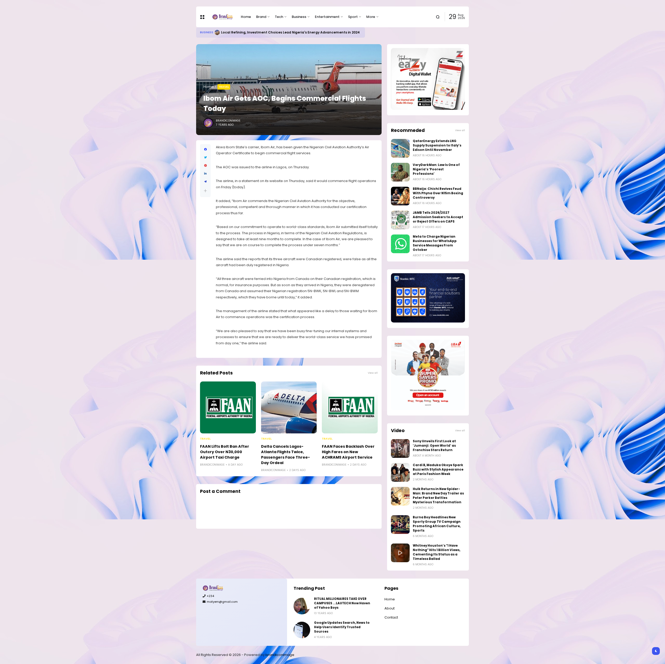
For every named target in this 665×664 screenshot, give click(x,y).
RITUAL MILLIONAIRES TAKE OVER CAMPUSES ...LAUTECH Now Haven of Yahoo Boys (342, 603)
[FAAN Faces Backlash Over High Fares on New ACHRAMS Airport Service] (350, 407)
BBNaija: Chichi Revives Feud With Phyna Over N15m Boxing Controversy (438, 193)
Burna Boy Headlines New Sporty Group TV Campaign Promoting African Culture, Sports (437, 524)
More (370, 16)
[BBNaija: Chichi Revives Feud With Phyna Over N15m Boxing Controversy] (400, 196)
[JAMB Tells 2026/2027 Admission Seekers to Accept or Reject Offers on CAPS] (400, 220)
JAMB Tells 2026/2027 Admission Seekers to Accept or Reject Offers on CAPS (438, 217)
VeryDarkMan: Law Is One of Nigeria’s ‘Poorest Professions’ (436, 169)
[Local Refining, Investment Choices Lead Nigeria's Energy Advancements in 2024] (217, 32)
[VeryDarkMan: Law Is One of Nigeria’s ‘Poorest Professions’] (400, 172)
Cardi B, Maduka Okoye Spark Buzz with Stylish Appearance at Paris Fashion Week (438, 469)
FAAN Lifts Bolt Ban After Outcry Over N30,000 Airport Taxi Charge (224, 452)
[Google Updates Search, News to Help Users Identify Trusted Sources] (302, 630)
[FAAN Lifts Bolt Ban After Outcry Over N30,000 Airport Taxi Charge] (228, 407)
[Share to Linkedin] (205, 173)
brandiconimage (279, 654)
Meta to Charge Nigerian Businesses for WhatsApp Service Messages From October (435, 243)
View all (373, 372)
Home (246, 16)
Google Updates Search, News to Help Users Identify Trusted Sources (342, 627)
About (389, 608)
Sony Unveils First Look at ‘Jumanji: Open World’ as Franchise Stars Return (434, 445)
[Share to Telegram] (205, 181)
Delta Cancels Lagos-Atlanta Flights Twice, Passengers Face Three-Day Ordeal (285, 454)
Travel (223, 87)
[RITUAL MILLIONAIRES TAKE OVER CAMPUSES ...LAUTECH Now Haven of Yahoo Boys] (302, 606)
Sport (353, 16)
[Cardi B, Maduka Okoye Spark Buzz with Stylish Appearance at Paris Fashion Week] (400, 472)
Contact (391, 617)
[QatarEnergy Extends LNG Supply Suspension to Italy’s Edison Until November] (400, 148)
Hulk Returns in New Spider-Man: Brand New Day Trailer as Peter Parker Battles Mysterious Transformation (438, 495)
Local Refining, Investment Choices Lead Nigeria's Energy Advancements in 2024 (290, 32)
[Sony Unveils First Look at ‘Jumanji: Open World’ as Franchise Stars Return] (400, 448)
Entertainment (327, 16)
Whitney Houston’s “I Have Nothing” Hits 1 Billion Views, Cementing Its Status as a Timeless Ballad (436, 552)
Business (299, 16)
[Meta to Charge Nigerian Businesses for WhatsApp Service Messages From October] (400, 243)
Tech (279, 16)
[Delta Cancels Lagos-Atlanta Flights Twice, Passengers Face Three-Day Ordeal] (289, 407)
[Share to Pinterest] (205, 165)
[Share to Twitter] (205, 157)
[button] (205, 190)
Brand (261, 16)
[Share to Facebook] (205, 149)
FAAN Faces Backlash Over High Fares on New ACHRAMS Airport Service (348, 452)
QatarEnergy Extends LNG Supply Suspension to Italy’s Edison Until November (437, 145)
